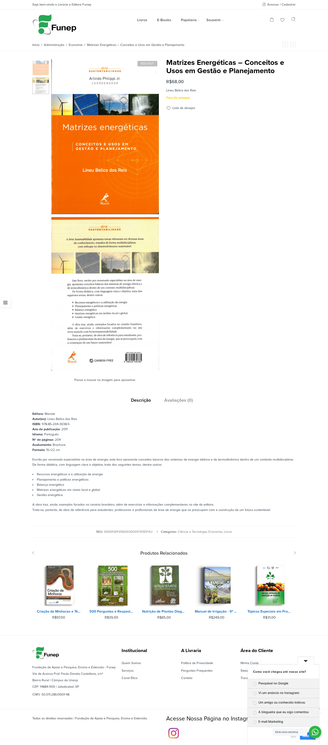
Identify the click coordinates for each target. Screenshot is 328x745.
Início (35, 45)
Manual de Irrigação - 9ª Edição (217, 611)
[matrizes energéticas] (41, 67)
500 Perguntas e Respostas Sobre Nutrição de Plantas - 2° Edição (111, 611)
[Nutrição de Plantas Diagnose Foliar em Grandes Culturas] (164, 585)
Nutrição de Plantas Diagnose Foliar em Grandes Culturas (164, 611)
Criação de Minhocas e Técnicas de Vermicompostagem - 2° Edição (59, 611)
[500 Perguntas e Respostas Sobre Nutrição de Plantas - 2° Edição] (111, 585)
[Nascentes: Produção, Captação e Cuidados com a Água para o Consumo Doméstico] (293, 44)
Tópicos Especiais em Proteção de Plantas (269, 611)
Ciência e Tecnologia (192, 532)
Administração (54, 45)
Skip (293, 736)
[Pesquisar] (293, 20)
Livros (228, 532)
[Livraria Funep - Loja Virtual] (54, 24)
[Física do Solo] (285, 44)
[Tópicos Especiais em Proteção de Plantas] (269, 585)
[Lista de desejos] (282, 20)
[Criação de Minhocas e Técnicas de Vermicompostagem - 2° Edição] (59, 585)
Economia (76, 45)
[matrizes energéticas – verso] (105, 369)
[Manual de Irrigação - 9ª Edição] (217, 585)
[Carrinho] (272, 20)
